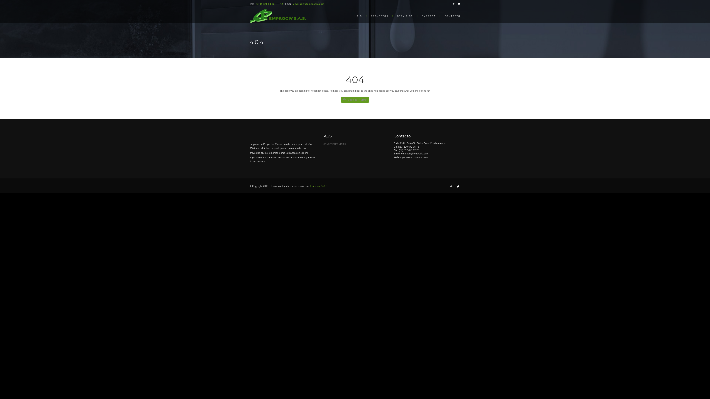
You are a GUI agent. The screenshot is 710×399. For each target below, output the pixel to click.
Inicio (357, 16)
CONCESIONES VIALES (334, 144)
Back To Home (357, 99)
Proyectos (379, 16)
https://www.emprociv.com (414, 157)
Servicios (405, 16)
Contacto (452, 16)
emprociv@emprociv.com (414, 153)
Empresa (429, 16)
